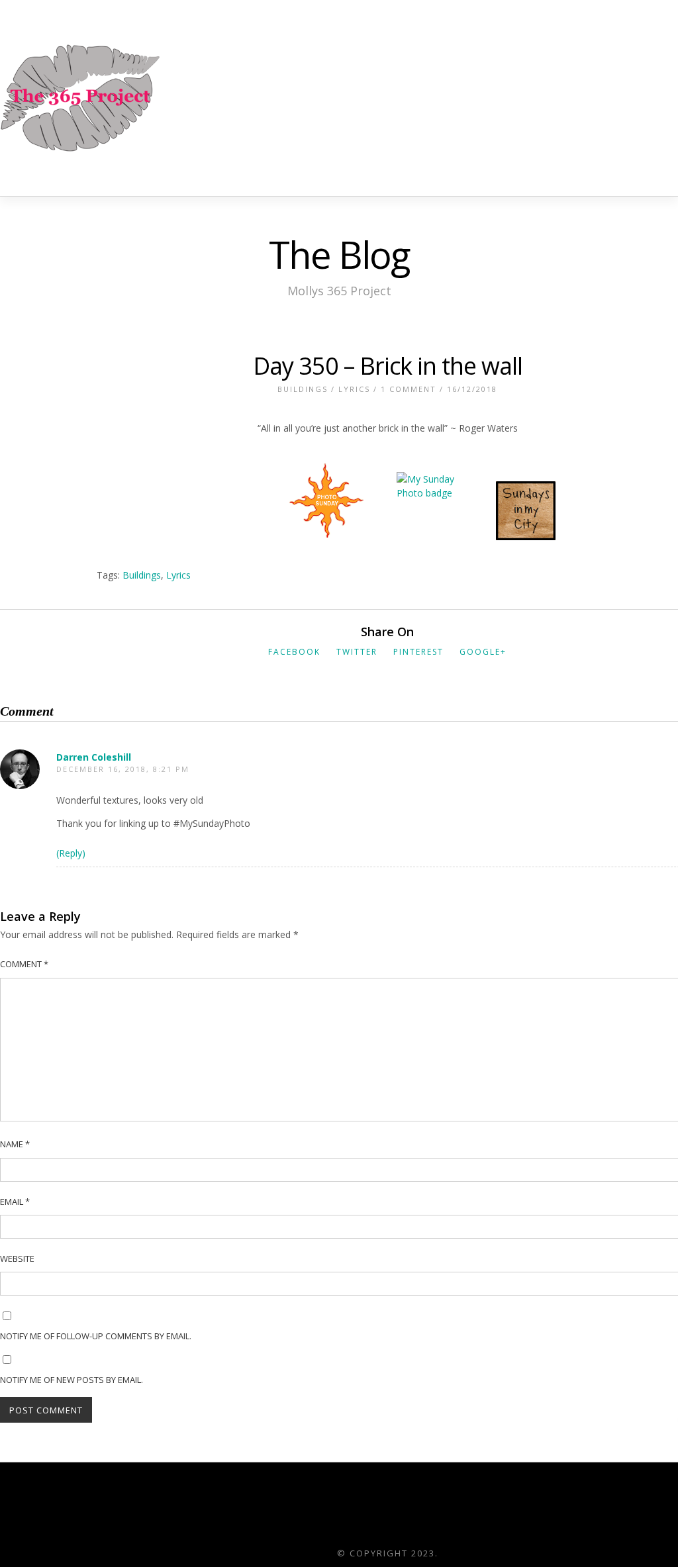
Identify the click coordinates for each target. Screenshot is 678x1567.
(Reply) (70, 853)
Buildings (302, 389)
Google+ (483, 651)
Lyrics (354, 389)
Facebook (294, 651)
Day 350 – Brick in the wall (387, 366)
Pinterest (418, 651)
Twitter (356, 651)
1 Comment (408, 389)
